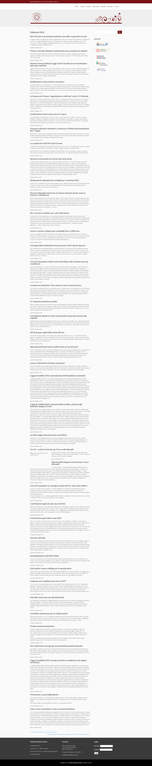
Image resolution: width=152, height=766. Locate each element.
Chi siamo (88, 6)
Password (96, 749)
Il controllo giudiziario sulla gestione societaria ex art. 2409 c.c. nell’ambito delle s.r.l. (67, 734)
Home (76, 6)
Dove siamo (110, 6)
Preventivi (103, 6)
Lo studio (82, 6)
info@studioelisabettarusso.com (70, 755)
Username (97, 746)
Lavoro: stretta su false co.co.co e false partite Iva (44, 732)
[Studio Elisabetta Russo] (41, 5)
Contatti (117, 6)
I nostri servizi (95, 6)
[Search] (120, 32)
